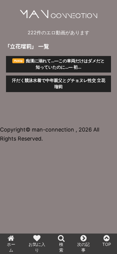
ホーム (11, 247)
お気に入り (36, 247)
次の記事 (83, 247)
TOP (106, 244)
